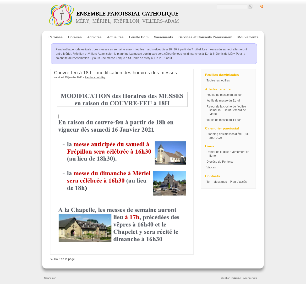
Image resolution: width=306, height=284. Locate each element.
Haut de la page (64, 259)
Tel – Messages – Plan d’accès (227, 181)
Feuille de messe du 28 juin (224, 94)
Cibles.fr (236, 278)
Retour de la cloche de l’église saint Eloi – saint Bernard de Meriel (226, 110)
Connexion (50, 278)
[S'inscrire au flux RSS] (261, 7)
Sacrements (163, 37)
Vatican (211, 167)
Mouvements (247, 37)
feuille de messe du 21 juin (224, 100)
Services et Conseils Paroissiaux (205, 37)
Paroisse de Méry (95, 77)
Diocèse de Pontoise (220, 161)
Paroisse (56, 37)
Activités (94, 37)
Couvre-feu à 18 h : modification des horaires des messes (115, 72)
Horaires (75, 37)
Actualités (115, 37)
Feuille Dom (138, 37)
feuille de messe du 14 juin (224, 120)
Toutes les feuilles (218, 80)
